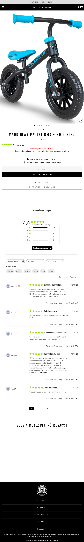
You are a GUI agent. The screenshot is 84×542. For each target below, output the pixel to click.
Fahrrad (35, 271)
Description (42, 182)
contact (41, 500)
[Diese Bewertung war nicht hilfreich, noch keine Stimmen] (76, 303)
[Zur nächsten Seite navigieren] (58, 408)
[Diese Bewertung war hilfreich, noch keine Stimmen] (72, 303)
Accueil (41, 130)
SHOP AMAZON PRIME (42, 174)
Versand (27, 271)
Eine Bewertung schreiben (42, 248)
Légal (41, 522)
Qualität (18, 271)
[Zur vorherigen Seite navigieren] (26, 408)
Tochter (51, 271)
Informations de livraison (42, 187)
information (41, 515)
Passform (10, 271)
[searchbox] (13, 261)
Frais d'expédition (34, 151)
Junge (43, 271)
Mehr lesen (43, 373)
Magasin (41, 508)
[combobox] (35, 261)
